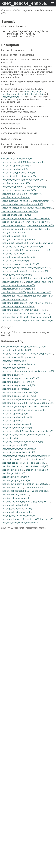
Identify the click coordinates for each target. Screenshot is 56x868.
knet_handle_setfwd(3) (12, 250)
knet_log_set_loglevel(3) (13, 225)
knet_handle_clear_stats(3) (14, 303)
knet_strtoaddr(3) (10, 207)
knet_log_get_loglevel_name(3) (16, 274)
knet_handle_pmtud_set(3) (14, 299)
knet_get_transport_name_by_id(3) (18, 257)
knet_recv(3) (35, 193)
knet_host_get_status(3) (13, 179)
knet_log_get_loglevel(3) (39, 292)
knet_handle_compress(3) (14, 267)
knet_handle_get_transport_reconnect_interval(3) (25, 218)
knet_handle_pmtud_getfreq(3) (37, 295)
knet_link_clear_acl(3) (11, 96)
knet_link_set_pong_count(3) (40, 281)
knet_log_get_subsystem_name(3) (18, 285)
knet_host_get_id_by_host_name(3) (18, 176)
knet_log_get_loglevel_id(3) (15, 243)
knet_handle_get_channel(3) (40, 225)
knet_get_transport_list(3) (14, 236)
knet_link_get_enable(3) (12, 222)
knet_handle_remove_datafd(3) (16, 158)
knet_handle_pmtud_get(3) (14, 169)
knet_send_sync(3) (39, 271)
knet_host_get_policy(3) (40, 278)
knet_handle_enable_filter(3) (15, 260)
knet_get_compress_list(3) (38, 250)
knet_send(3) (46, 207)
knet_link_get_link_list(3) (37, 229)
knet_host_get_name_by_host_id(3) (18, 288)
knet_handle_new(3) (11, 295)
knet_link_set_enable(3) (12, 281)
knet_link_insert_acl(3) (32, 94)
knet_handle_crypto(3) (12, 310)
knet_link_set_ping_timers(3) (38, 317)
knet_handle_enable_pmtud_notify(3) (19, 211)
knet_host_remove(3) (43, 200)
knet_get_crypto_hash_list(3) (15, 232)
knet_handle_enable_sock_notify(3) (18, 190)
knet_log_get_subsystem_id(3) (16, 200)
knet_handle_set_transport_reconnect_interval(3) (25, 313)
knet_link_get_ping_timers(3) (15, 197)
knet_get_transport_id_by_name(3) (18, 239)
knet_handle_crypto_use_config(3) (18, 172)
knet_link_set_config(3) (40, 303)
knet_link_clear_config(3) (13, 292)
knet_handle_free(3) (36, 186)
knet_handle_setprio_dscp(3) (15, 320)
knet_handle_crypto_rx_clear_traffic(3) (20, 264)
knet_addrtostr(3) (34, 246)
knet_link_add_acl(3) (35, 91)
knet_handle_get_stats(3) (13, 162)
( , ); (24, 32)
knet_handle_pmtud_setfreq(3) (16, 165)
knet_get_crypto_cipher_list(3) (16, 215)
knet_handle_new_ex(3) (41, 243)
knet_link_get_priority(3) (13, 186)
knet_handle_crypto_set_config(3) (18, 306)
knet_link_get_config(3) (12, 229)
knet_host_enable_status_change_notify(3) (22, 204)
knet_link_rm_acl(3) (10, 94)
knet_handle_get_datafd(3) (14, 193)
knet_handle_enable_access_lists (25, 3)
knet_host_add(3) (35, 162)
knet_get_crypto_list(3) (36, 310)
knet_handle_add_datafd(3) (14, 271)
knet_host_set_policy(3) (13, 253)
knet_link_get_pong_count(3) (15, 183)
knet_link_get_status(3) (39, 267)
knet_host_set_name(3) (12, 246)
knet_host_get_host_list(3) (14, 278)
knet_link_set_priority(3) (37, 222)
